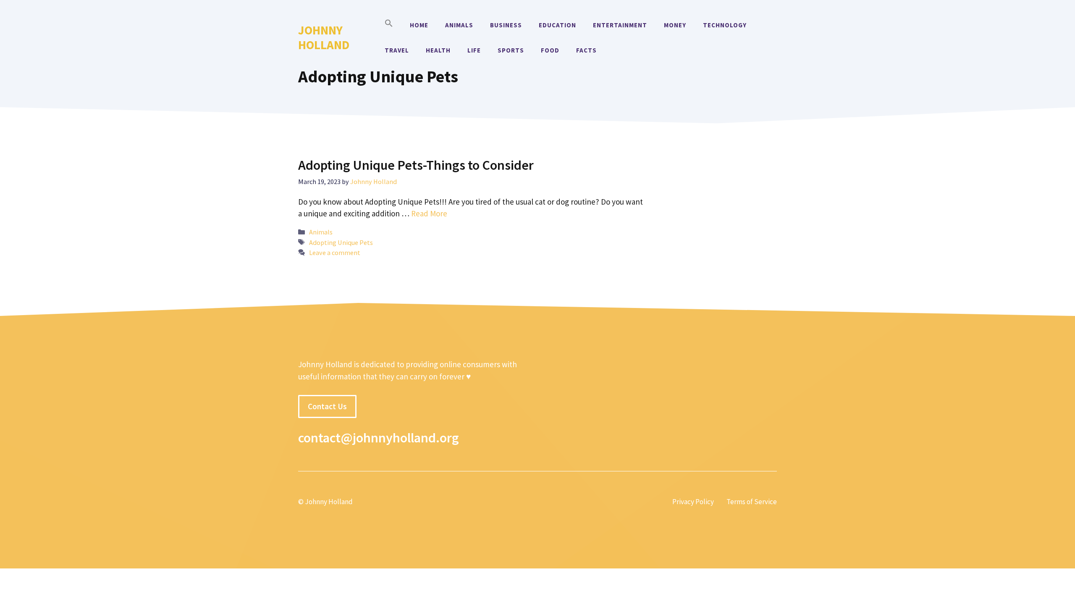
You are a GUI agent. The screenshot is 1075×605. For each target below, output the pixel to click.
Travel (397, 50)
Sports (511, 50)
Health (438, 50)
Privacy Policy (693, 501)
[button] (388, 25)
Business (506, 25)
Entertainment (620, 25)
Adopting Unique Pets (341, 242)
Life (474, 50)
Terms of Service (751, 501)
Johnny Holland (323, 37)
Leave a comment (334, 252)
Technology (725, 25)
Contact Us (327, 406)
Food (550, 50)
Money (675, 25)
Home (419, 25)
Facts (586, 50)
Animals (459, 25)
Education (557, 25)
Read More (429, 213)
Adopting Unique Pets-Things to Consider (416, 165)
